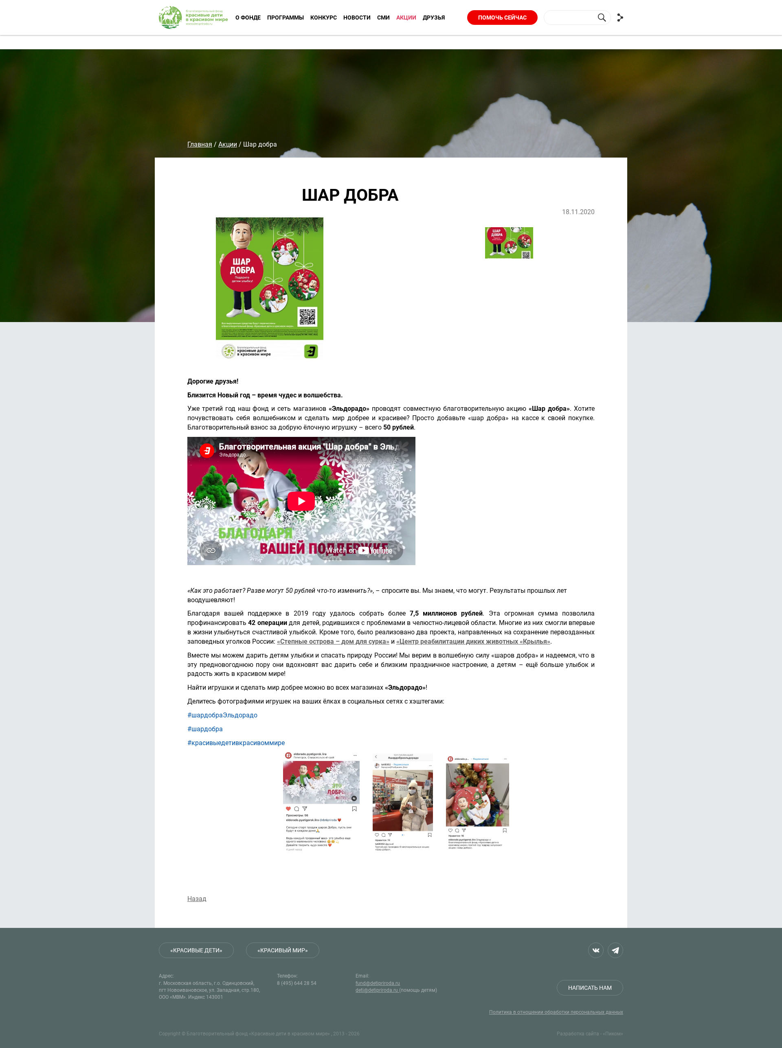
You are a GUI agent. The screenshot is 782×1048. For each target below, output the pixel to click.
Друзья (434, 17)
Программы (285, 17)
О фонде (248, 17)
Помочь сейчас (502, 17)
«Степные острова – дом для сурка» (333, 641)
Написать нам (590, 987)
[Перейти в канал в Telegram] (615, 950)
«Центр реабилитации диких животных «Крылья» (473, 641)
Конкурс (323, 17)
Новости (357, 17)
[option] (342, 288)
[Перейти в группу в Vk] (596, 950)
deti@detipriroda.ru (377, 990)
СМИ (383, 17)
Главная (199, 144)
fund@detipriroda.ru (378, 983)
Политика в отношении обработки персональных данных (556, 1012)
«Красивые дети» (196, 950)
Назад (196, 899)
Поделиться (620, 17)
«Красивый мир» (282, 950)
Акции (406, 17)
